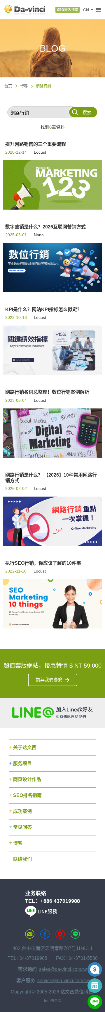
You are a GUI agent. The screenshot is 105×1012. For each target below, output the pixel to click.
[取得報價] (95, 969)
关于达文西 (24, 747)
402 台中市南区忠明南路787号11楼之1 (53, 948)
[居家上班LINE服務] (41, 915)
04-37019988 (33, 958)
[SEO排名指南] (67, 10)
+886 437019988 (60, 901)
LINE (75, 934)
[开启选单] (98, 10)
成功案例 (22, 811)
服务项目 (22, 763)
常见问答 (22, 827)
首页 (8, 86)
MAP (60, 934)
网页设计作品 (27, 779)
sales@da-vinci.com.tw (63, 969)
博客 (24, 86)
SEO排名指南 (27, 795)
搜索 (87, 112)
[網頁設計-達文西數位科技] (24, 9)
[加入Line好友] (52, 712)
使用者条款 (52, 1001)
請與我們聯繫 (49, 679)
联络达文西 (29, 934)
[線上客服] (95, 1002)
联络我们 (22, 859)
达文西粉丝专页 (45, 934)
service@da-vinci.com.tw (63, 980)
